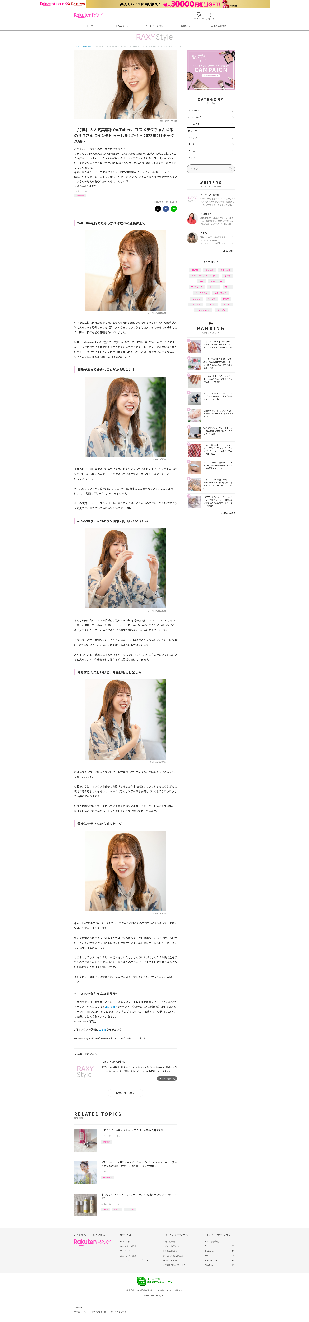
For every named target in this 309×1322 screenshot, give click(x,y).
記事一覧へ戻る (125, 1093)
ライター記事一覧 (167, 1078)
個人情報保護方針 (145, 1290)
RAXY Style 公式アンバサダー (204, 275)
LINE (207, 1256)
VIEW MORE (228, 250)
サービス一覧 (80, 1312)
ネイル (191, 144)
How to (195, 269)
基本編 (105, 1209)
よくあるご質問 (219, 26)
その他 (191, 157)
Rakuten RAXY (88, 15)
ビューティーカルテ (129, 1256)
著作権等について (164, 1290)
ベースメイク (195, 117)
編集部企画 (225, 269)
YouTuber (111, 1007)
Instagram (210, 1251)
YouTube (209, 1265)
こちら (102, 1029)
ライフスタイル (203, 310)
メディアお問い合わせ (173, 1246)
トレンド (214, 287)
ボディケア (193, 130)
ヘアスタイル (201, 292)
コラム (85, 191)
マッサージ (130, 1209)
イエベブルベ (220, 292)
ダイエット (196, 304)
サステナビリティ (118, 1312)
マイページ (125, 1251)
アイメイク (193, 124)
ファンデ (227, 304)
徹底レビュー (216, 281)
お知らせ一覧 (169, 1241)
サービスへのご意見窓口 (174, 1256)
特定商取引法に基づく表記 (175, 1265)
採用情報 (179, 1290)
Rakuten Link (211, 1260)
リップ (228, 287)
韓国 (201, 281)
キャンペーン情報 (154, 26)
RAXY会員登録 (212, 1241)
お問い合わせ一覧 (98, 1312)
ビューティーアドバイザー (132, 1260)
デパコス (212, 304)
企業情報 (130, 1290)
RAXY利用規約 (170, 1260)
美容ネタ (106, 1142)
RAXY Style (122, 26)
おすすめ (209, 269)
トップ (90, 26)
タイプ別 (221, 310)
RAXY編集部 (80, 195)
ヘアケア (192, 137)
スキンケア (194, 110)
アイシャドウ (196, 287)
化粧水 (226, 298)
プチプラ (197, 298)
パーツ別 (212, 298)
